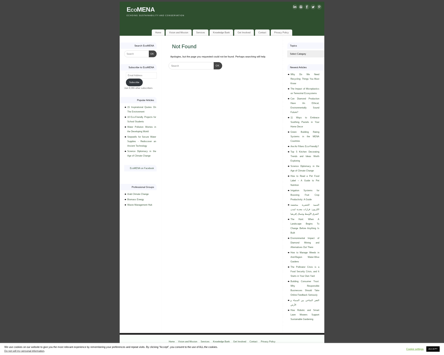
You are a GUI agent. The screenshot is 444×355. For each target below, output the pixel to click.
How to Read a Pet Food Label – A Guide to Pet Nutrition (305, 180)
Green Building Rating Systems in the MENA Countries (305, 136)
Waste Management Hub (139, 205)
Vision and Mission (178, 32)
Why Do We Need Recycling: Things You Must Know (305, 79)
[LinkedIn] (294, 7)
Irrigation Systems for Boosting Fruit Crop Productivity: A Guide (305, 195)
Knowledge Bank (221, 32)
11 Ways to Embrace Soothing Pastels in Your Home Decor (305, 122)
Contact (262, 32)
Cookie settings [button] (415, 349)
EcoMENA (141, 9)
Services (200, 32)
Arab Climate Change (138, 194)
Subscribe (134, 82)
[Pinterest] (319, 7)
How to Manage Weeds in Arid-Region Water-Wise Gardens (305, 257)
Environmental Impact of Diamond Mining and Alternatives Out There (305, 242)
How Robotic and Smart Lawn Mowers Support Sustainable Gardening (305, 314)
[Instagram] (301, 7)
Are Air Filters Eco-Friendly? (305, 146)
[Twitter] (313, 7)
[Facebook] (307, 7)
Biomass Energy (135, 199)
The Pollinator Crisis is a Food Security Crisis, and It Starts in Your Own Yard (305, 271)
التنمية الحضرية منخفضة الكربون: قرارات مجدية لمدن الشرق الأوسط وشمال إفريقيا (305, 209)
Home (158, 32)
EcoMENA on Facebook (142, 168)
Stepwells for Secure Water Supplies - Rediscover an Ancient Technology (141, 141)
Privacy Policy (281, 32)
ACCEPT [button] (433, 349)
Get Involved (244, 32)
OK (216, 65)
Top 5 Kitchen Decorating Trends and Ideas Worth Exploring (305, 156)
